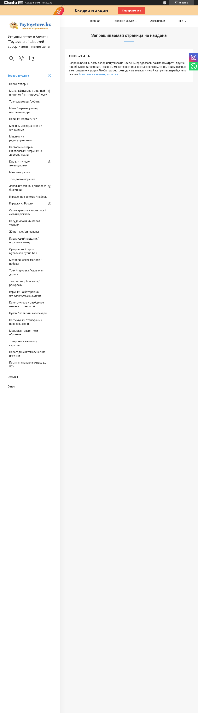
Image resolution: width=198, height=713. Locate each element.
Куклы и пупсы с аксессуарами (19, 163)
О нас (11, 386)
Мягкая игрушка (19, 172)
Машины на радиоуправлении (20, 138)
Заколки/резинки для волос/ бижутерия (27, 187)
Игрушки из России (21, 203)
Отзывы (13, 376)
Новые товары (18, 84)
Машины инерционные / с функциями (25, 127)
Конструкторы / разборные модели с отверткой (26, 304)
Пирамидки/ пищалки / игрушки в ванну (24, 240)
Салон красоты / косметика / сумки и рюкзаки (27, 212)
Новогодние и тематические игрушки (27, 353)
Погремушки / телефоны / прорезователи (25, 322)
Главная (95, 20)
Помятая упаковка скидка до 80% (27, 364)
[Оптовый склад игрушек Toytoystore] (30, 25)
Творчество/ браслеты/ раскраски (24, 283)
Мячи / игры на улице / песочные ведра (23, 110)
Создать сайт (32, 2)
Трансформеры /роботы (24, 101)
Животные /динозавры (24, 231)
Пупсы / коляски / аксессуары (28, 313)
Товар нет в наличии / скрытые (23, 343)
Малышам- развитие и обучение (23, 332)
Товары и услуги (18, 75)
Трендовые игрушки (22, 179)
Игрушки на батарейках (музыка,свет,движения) (25, 293)
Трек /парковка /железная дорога (26, 272)
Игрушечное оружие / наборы (28, 196)
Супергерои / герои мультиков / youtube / (23, 251)
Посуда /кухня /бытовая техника (24, 223)
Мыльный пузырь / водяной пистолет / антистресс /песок (28, 92)
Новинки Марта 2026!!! (23, 118)
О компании (157, 20)
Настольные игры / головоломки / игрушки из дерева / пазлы (26, 151)
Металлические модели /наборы (25, 261)
